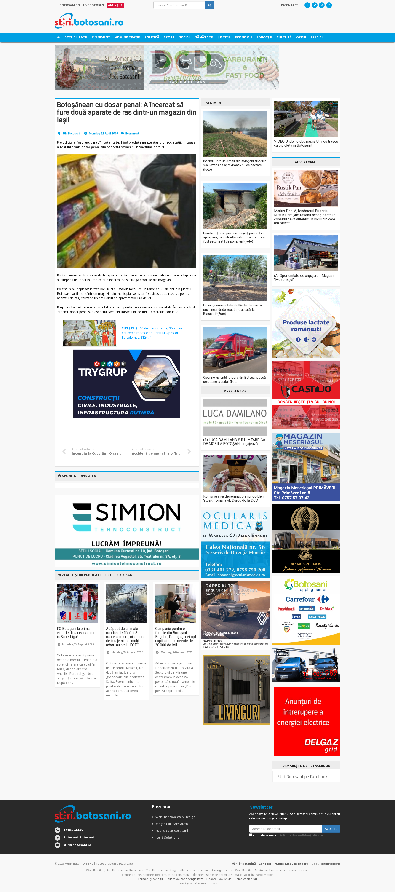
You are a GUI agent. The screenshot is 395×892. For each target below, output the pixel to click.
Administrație (127, 37)
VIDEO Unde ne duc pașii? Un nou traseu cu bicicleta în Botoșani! (306, 143)
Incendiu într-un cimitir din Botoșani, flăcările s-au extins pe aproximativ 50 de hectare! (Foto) (235, 165)
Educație (264, 37)
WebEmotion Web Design (175, 817)
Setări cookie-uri (246, 879)
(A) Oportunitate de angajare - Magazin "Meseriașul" (304, 277)
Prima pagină (245, 863)
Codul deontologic (326, 864)
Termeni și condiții (150, 879)
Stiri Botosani (71, 133)
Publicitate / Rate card (291, 864)
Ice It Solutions (167, 837)
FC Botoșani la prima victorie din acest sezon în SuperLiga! (76, 633)
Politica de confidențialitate (301, 835)
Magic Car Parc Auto (171, 824)
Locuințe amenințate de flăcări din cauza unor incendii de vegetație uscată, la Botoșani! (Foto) (232, 309)
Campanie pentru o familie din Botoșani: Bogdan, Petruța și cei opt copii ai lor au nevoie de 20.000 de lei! (175, 637)
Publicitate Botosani (171, 830)
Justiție (223, 37)
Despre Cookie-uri (219, 879)
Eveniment (101, 37)
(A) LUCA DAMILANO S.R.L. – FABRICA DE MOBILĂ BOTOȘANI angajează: (234, 442)
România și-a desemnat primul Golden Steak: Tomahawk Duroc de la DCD (233, 498)
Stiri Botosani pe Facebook (302, 776)
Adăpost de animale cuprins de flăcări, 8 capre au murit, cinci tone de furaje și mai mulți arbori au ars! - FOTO (125, 637)
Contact (265, 864)
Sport (169, 37)
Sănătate (204, 37)
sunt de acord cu (287, 835)
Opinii (301, 37)
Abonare (331, 828)
